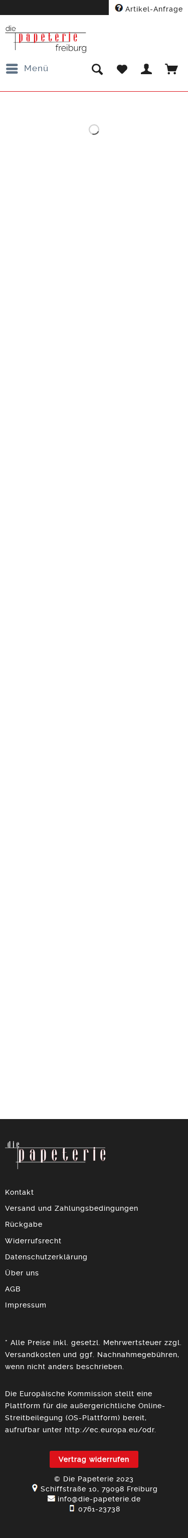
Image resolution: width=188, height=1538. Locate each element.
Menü (36, 68)
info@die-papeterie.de (99, 1499)
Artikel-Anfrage (153, 9)
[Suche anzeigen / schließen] (97, 69)
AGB (13, 1289)
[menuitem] (27, 69)
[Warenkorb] (172, 69)
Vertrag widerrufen (94, 1459)
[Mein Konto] (147, 69)
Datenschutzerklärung (46, 1257)
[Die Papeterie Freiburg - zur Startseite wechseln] (46, 39)
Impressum (26, 1305)
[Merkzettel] (122, 69)
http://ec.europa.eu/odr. (110, 1430)
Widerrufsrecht (33, 1241)
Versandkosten (33, 1355)
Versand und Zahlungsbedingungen (71, 1208)
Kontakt (19, 1192)
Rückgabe (24, 1224)
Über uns (22, 1273)
